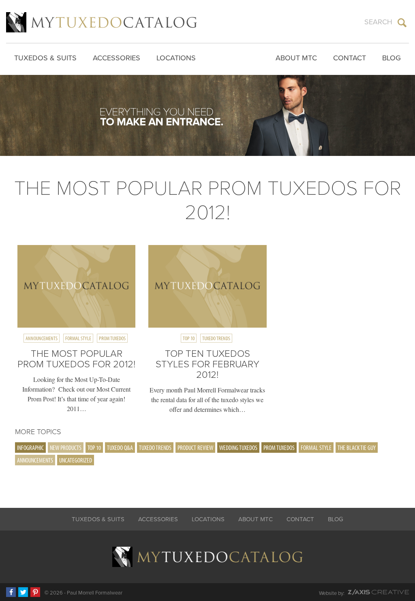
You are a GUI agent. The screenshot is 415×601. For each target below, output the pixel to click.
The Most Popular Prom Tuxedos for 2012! (76, 359)
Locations (176, 57)
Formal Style (78, 338)
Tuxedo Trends (216, 338)
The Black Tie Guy (357, 447)
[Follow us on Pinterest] (35, 592)
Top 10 (189, 338)
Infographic (30, 447)
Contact (349, 57)
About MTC (296, 57)
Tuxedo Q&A (120, 447)
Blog (391, 57)
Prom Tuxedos (112, 338)
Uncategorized (75, 460)
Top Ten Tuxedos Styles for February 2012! (207, 364)
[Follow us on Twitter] (23, 592)
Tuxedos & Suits (45, 57)
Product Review (195, 447)
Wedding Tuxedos (238, 447)
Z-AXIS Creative (378, 592)
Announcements (42, 338)
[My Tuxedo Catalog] (101, 22)
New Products (65, 447)
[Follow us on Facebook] (11, 592)
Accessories (116, 57)
